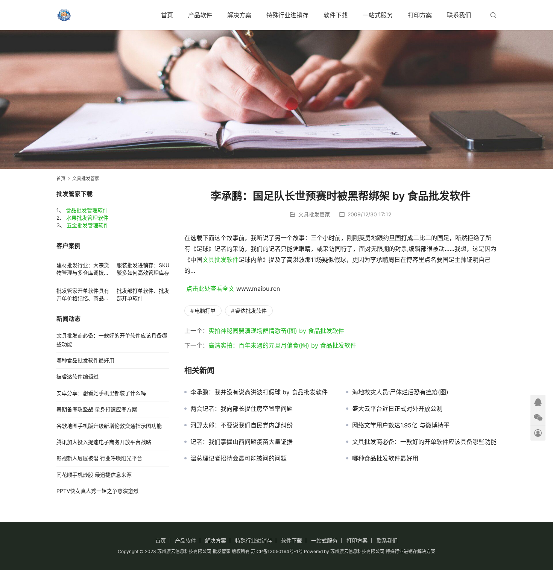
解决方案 (239, 15)
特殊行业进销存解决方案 (410, 551)
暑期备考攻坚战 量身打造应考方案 (96, 409)
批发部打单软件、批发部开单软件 (143, 294)
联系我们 (459, 15)
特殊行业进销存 (287, 15)
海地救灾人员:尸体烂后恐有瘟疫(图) (400, 392)
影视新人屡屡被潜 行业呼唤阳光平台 (99, 458)
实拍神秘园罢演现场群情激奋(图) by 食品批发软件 (276, 330)
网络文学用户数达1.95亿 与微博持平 (401, 425)
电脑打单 (205, 310)
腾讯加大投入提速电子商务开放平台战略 (103, 442)
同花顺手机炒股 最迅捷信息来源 (94, 474)
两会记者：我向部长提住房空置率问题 (241, 408)
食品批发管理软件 (87, 210)
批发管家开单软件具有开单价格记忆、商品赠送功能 (82, 294)
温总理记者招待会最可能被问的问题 (238, 458)
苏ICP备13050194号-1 (274, 551)
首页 (167, 15)
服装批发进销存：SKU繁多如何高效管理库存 (143, 269)
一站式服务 (378, 15)
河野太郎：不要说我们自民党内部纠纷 (241, 425)
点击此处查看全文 (210, 288)
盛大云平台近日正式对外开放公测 (397, 408)
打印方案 (420, 15)
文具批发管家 (314, 214)
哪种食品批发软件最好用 (385, 458)
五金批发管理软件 (88, 225)
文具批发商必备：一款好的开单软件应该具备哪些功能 (424, 441)
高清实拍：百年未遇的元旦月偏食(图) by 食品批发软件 (282, 345)
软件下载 (336, 15)
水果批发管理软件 (87, 217)
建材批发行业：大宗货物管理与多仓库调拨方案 (82, 269)
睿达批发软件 (251, 310)
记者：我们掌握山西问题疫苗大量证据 (241, 441)
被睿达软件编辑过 (77, 376)
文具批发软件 (220, 259)
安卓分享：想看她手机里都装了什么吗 (101, 393)
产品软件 (200, 15)
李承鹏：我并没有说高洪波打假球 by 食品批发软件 (259, 392)
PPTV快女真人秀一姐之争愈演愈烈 (97, 491)
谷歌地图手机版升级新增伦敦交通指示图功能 (109, 426)
